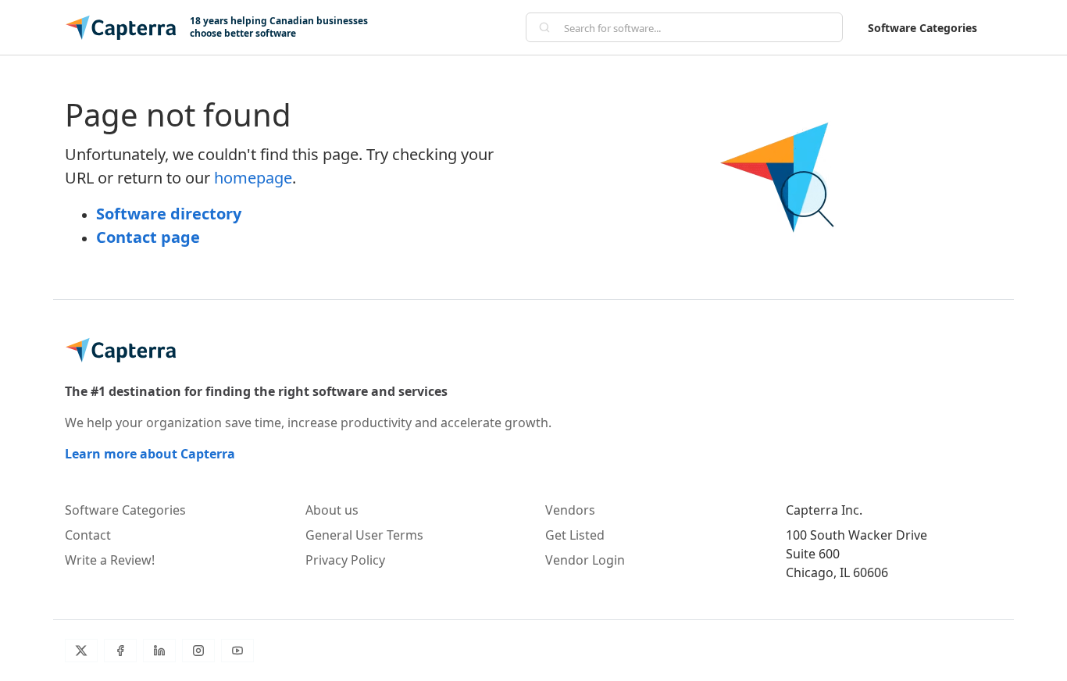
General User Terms (364, 535)
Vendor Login (585, 560)
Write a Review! (110, 560)
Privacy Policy (345, 560)
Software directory (168, 213)
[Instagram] (198, 650)
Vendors (570, 510)
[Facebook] (120, 650)
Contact (88, 535)
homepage (253, 177)
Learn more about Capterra (150, 453)
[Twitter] (81, 650)
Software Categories (922, 27)
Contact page (148, 237)
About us (332, 510)
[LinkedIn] (159, 650)
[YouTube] (237, 650)
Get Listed (575, 535)
